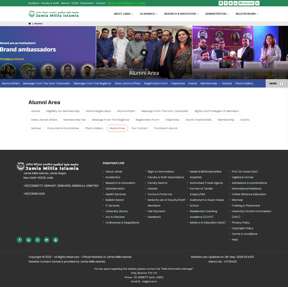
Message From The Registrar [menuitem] (92, 83)
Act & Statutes (115, 217)
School (194, 206)
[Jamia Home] (47, 166)
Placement (86, 3)
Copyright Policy (242, 228)
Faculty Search (157, 183)
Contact (101, 3)
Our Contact (139, 128)
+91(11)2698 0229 (34, 194)
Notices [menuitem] (227, 83)
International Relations (247, 188)
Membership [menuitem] (208, 83)
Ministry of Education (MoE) (208, 222)
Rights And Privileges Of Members (217, 111)
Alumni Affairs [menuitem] (11, 83)
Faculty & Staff (50, 3)
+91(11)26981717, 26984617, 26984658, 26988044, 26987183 (60, 186)
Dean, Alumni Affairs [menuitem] (128, 83)
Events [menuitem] (192, 83)
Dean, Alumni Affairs (44, 120)
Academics (113, 177)
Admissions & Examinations (249, 183)
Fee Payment (156, 211)
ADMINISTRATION (215, 14)
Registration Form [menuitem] (156, 83)
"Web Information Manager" (177, 268)
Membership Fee (75, 120)
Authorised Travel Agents (206, 183)
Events (244, 120)
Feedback (154, 217)
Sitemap (237, 200)
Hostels (152, 188)
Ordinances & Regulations (122, 222)
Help (235, 240)
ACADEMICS (147, 14)
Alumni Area (117, 128)
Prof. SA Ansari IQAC (245, 172)
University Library (117, 211)
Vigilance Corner (243, 177)
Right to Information (161, 172)
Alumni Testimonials (199, 120)
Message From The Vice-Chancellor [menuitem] (46, 83)
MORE (273, 83)
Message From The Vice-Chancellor (165, 111)
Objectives (172, 120)
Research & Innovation (120, 183)
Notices (36, 128)
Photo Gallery (94, 128)
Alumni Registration (98, 111)
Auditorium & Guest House (207, 200)
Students (33, 3)
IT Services (113, 206)
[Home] (29, 23)
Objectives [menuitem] (178, 83)
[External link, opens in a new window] (19, 240)
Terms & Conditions (245, 234)
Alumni (65, 3)
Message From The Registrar (111, 120)
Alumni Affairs (126, 111)
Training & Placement (246, 206)
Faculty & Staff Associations (166, 177)
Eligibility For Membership (63, 111)
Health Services (116, 194)
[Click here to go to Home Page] (53, 14)
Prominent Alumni (165, 128)
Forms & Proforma (160, 194)
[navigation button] (15, 54)
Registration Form (147, 120)
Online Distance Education (249, 194)
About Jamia (122, 14)
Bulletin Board (115, 200)
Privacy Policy (241, 222)
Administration (115, 188)
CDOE (75, 3)
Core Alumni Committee (63, 128)
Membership (226, 120)
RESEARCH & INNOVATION (180, 14)
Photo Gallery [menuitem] (244, 83)
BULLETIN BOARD (246, 14)
